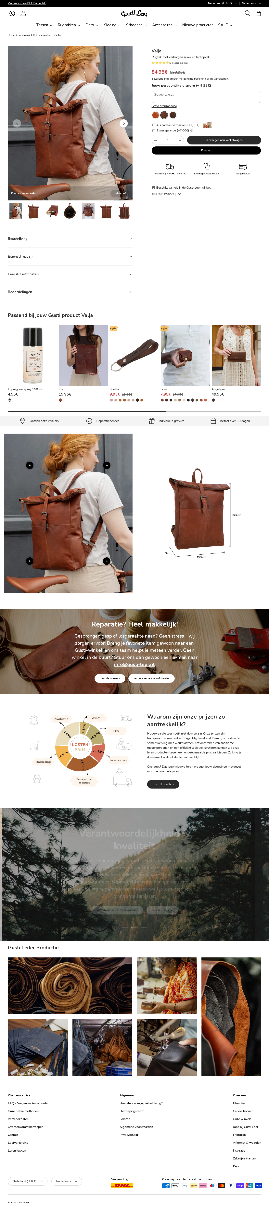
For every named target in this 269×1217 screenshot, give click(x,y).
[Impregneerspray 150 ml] (33, 355)
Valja (58, 35)
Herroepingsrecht (132, 1111)
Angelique (218, 389)
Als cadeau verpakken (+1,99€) (177, 125)
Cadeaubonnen (243, 1111)
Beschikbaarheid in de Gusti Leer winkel (183, 187)
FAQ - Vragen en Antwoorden (28, 1103)
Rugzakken (67, 25)
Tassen (42, 25)
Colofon (125, 1119)
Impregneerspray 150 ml (25, 389)
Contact (13, 1135)
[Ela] (83, 355)
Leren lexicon (17, 1150)
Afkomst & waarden (247, 1143)
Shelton (115, 389)
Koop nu (206, 150)
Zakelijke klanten (244, 1158)
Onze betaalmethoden (23, 1111)
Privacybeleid (129, 1135)
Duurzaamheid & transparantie (148, 899)
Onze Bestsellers (163, 784)
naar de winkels (110, 678)
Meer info (121, 193)
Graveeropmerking (164, 106)
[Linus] (185, 355)
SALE (223, 25)
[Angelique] (236, 355)
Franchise (239, 1135)
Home (11, 35)
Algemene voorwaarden (136, 1127)
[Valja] (156, 115)
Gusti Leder (23, 1202)
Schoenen (134, 25)
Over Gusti (108, 899)
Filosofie (239, 1103)
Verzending (186, 79)
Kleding (109, 25)
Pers (236, 1166)
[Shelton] (134, 355)
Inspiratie (239, 1150)
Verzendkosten (18, 1119)
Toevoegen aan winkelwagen (224, 140)
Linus (164, 389)
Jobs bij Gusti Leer (245, 1127)
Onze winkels (242, 1119)
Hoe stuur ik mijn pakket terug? (141, 1103)
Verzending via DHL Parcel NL (27, 3)
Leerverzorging (18, 1143)
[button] (12, 13)
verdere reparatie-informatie (151, 678)
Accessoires (162, 25)
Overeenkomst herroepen (25, 1127)
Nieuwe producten (197, 25)
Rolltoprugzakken (42, 35)
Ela (61, 389)
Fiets (89, 25)
